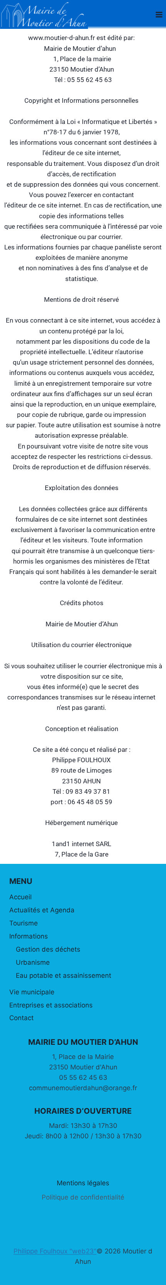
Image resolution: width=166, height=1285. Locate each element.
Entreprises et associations (51, 1005)
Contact (21, 1018)
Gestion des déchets (48, 949)
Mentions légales (83, 1183)
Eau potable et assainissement (63, 975)
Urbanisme (33, 962)
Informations (28, 936)
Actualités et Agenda (42, 910)
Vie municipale (31, 992)
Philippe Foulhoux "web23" (55, 1251)
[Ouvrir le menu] (159, 14)
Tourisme (23, 923)
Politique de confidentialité (83, 1197)
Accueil (20, 897)
